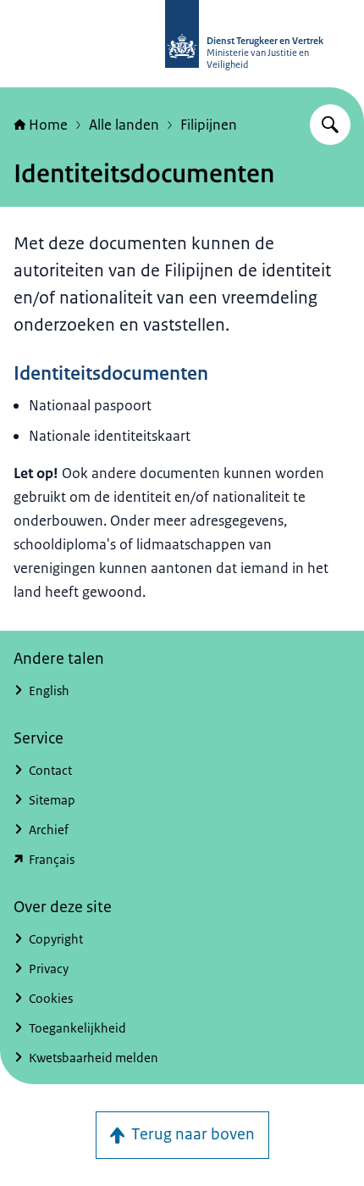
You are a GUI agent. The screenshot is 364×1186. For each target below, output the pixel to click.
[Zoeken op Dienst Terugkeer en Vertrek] (330, 124)
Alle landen (124, 124)
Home (48, 124)
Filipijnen (208, 124)
